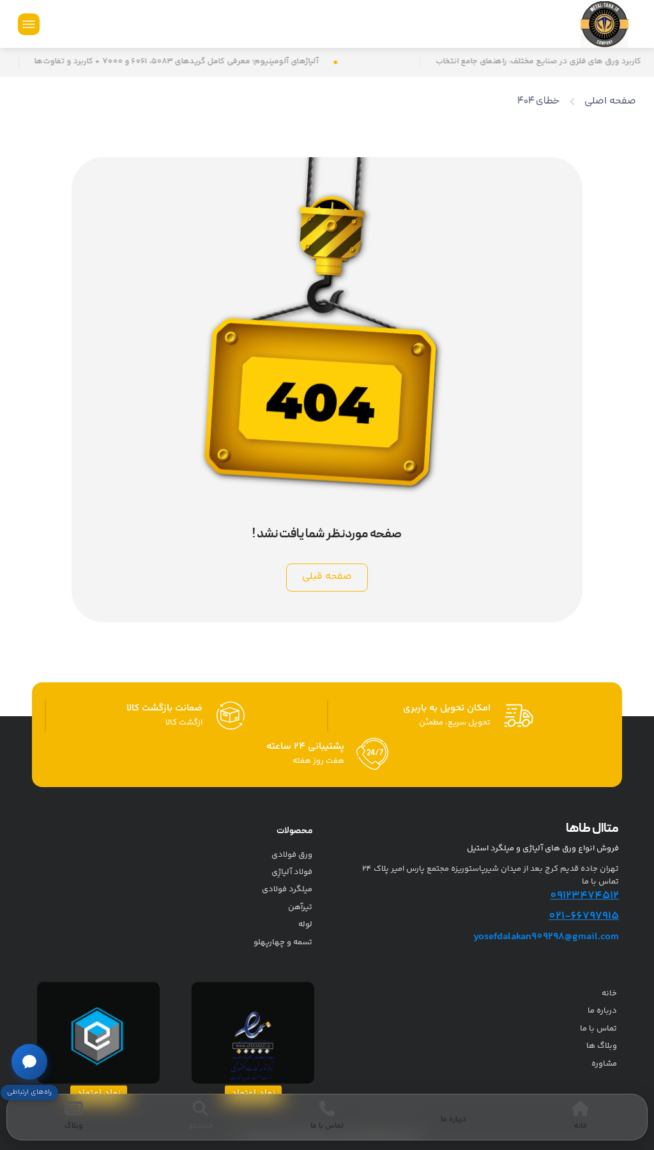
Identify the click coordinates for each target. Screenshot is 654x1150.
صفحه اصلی (610, 101)
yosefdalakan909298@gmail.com (546, 937)
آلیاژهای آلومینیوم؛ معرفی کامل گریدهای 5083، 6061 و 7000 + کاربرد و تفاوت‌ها (199, 62)
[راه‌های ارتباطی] (29, 1062)
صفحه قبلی (327, 577)
